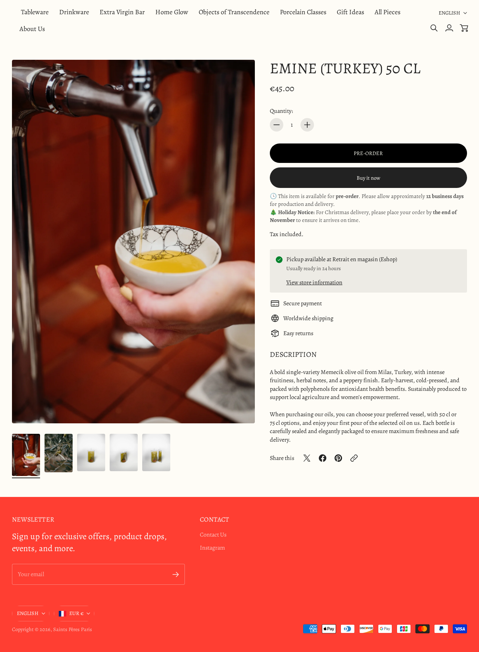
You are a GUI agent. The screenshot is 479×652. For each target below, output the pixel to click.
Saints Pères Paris (72, 629)
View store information (314, 282)
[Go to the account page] (449, 28)
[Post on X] (307, 458)
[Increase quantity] (307, 125)
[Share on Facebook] (322, 458)
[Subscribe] (176, 574)
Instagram (212, 548)
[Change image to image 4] (124, 452)
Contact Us (213, 535)
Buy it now (368, 178)
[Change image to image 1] (26, 455)
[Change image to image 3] (91, 452)
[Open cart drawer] (464, 28)
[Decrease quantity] (276, 125)
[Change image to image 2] (59, 453)
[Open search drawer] (434, 28)
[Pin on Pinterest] (338, 458)
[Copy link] (354, 458)
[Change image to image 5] (156, 452)
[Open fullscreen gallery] (240, 409)
